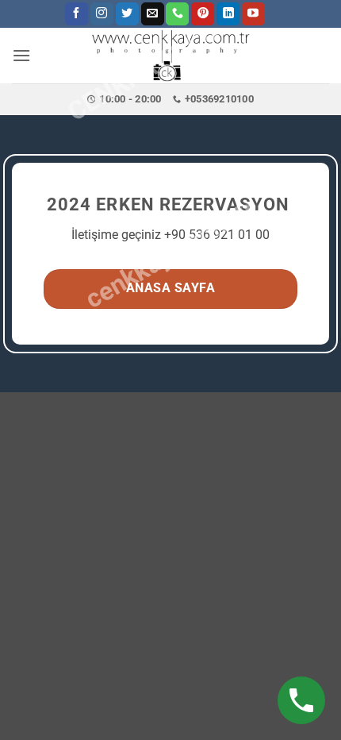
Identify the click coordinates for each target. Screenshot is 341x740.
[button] (21, 55)
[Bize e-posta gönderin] (152, 14)
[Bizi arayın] (177, 14)
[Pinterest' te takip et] (202, 14)
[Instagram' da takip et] (101, 14)
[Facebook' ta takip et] (76, 14)
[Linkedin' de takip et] (227, 14)
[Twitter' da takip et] (127, 14)
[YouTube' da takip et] (253, 14)
